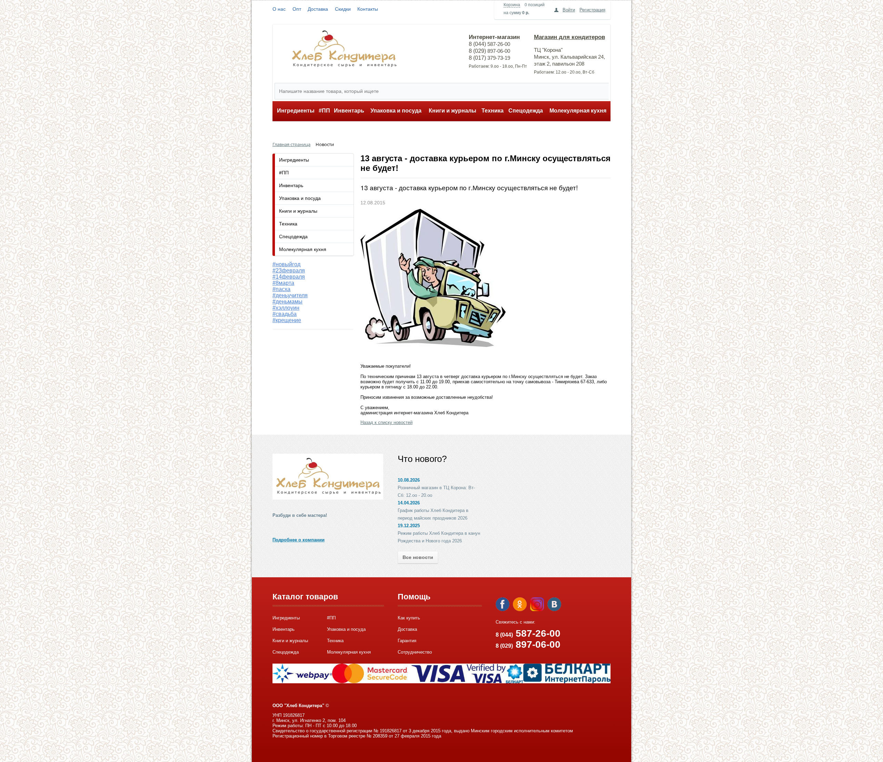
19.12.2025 (409, 525)
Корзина (512, 4)
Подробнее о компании (298, 539)
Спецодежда (525, 111)
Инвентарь (349, 111)
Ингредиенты (296, 111)
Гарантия (407, 640)
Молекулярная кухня (577, 111)
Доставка (318, 9)
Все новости (418, 557)
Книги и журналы (452, 111)
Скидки (343, 9)
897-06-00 (528, 644)
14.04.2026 (409, 502)
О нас (279, 9)
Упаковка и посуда (395, 111)
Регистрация (592, 9)
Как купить (409, 617)
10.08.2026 (409, 480)
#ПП (324, 111)
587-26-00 (528, 633)
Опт (296, 9)
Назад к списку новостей (386, 422)
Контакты (367, 9)
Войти (569, 9)
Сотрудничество (415, 652)
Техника (493, 111)
